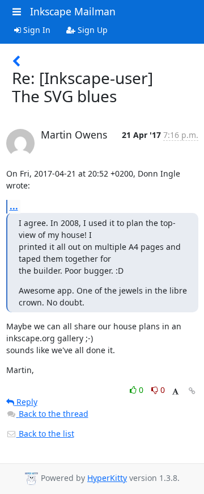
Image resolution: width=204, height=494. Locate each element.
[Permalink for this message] (192, 391)
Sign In (35, 29)
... (14, 206)
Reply (25, 401)
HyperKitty (107, 477)
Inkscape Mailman (73, 11)
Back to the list (45, 433)
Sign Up (91, 29)
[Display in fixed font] (175, 391)
